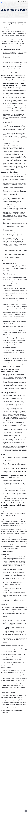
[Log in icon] (23, 2)
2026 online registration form (13, 29)
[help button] (26, 811)
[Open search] (21, 2)
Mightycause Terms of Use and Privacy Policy (14, 500)
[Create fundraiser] (19, 2)
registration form (4, 712)
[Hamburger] (26, 2)
